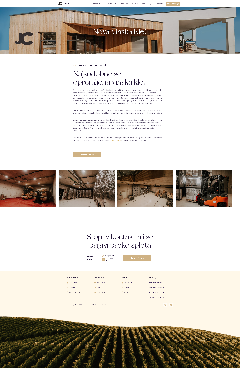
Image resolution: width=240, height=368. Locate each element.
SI (181, 3)
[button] (96, 3)
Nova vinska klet (121, 3)
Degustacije (147, 3)
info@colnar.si (115, 140)
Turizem (135, 3)
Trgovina (159, 3)
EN (182, 5)
